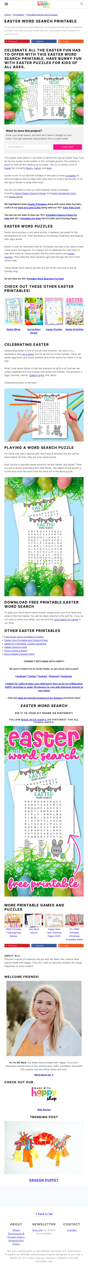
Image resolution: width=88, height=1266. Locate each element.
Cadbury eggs (36, 375)
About (16, 1230)
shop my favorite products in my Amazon (40, 698)
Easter (7, 168)
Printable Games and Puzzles (42, 14)
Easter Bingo (15, 196)
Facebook (20, 676)
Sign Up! (37, 1230)
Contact (72, 1230)
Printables (18, 14)
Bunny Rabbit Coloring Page (19, 654)
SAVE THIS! (68, 147)
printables (70, 175)
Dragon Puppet (44, 1180)
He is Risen (28, 354)
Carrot (37, 168)
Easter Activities (75, 329)
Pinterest (54, 676)
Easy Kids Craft (71, 207)
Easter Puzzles (54, 329)
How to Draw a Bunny (15, 650)
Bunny (29, 168)
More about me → (44, 1074)
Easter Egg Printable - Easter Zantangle (25, 643)
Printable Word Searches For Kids (45, 278)
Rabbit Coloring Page (15, 647)
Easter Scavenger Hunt (63, 193)
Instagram (66, 676)
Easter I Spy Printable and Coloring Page (26, 640)
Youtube (42, 676)
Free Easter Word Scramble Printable (24, 636)
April (49, 168)
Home (7, 14)
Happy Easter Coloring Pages (30, 193)
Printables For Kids (30, 218)
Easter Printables (37, 204)
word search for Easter (66, 619)
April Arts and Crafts (29, 207)
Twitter (32, 676)
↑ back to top (44, 1214)
